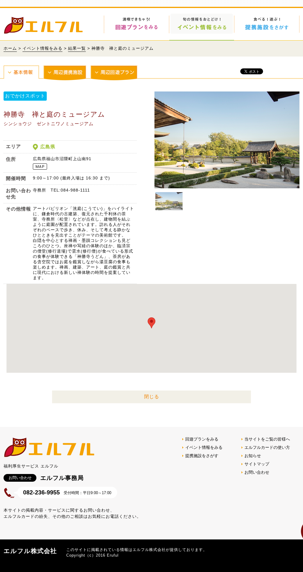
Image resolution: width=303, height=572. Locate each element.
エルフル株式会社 (30, 550)
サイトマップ (256, 464)
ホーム (10, 48)
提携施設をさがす (201, 455)
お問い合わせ (256, 472)
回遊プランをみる (201, 439)
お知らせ (252, 455)
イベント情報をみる (42, 48)
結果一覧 (77, 48)
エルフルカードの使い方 (267, 447)
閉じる (151, 396)
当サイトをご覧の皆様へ (267, 439)
